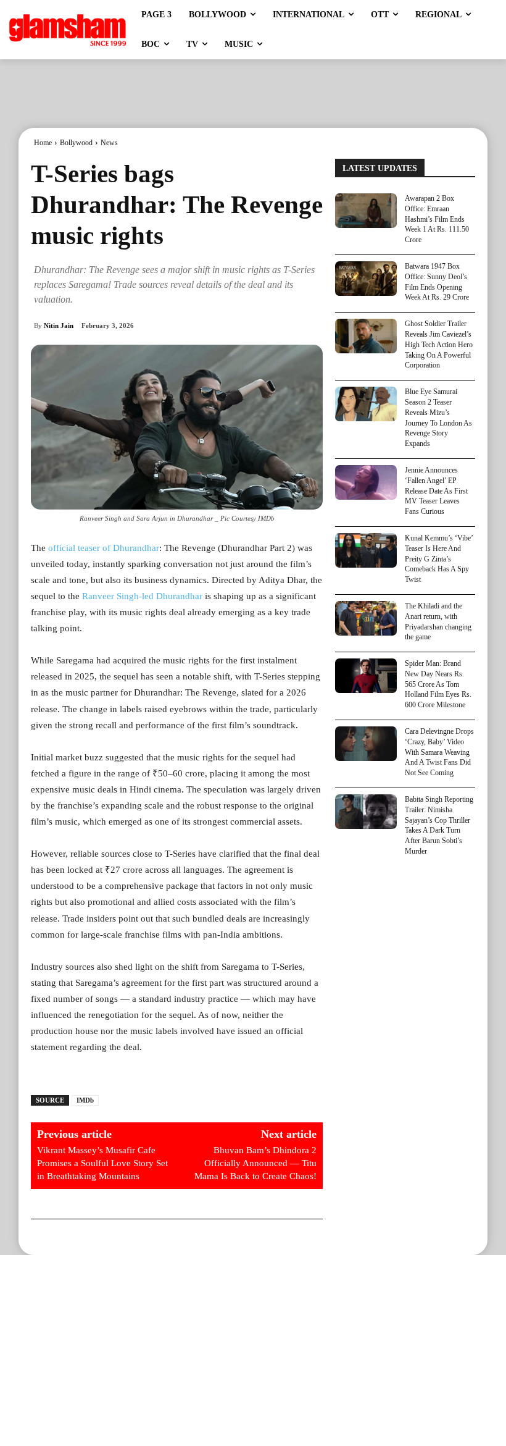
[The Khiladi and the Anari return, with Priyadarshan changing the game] (366, 618)
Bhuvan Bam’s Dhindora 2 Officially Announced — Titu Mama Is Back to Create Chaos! (255, 1163)
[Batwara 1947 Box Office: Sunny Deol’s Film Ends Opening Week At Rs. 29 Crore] (366, 278)
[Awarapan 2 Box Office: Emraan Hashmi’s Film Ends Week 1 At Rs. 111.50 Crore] (366, 210)
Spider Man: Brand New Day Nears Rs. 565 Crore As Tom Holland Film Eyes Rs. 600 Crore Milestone (438, 684)
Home (43, 142)
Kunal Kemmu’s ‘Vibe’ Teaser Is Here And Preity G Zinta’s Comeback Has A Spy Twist (439, 559)
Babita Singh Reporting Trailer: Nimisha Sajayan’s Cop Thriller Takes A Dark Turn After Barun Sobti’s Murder (439, 825)
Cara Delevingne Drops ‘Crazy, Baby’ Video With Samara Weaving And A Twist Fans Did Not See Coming (439, 752)
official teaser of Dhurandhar (103, 548)
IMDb (85, 1100)
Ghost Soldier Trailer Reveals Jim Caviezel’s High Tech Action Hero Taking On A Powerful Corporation (439, 344)
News (109, 142)
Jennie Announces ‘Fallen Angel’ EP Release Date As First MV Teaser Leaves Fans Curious (436, 491)
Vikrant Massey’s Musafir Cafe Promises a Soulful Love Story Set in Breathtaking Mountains (102, 1163)
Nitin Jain (58, 325)
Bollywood (76, 142)
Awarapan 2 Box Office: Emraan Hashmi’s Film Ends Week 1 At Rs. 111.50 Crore (437, 219)
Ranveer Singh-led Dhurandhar (142, 596)
